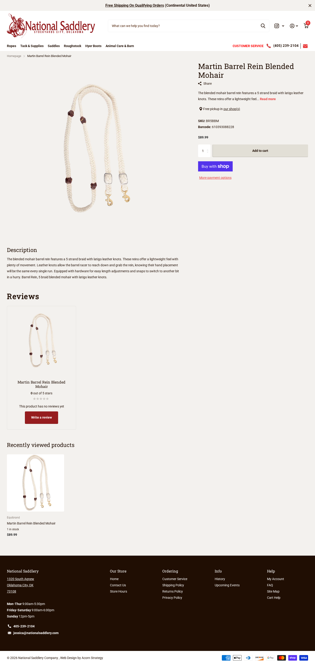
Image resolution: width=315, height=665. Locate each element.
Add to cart (260, 151)
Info (218, 571)
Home (114, 579)
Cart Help (273, 597)
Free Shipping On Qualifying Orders (134, 5)
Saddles (54, 46)
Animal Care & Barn (120, 46)
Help (271, 571)
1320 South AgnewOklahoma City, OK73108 (20, 585)
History (220, 579)
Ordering (170, 571)
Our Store (118, 571)
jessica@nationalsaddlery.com (36, 633)
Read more (268, 99)
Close (310, 5)
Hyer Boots (93, 46)
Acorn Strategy (92, 658)
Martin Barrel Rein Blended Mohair (31, 523)
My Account (275, 579)
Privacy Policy (172, 597)
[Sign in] (294, 26)
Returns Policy (172, 591)
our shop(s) (231, 109)
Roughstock (72, 46)
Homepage (14, 56)
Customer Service (174, 579)
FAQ (270, 585)
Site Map (273, 591)
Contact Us (118, 585)
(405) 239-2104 (286, 46)
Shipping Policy (173, 585)
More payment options (215, 178)
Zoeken (263, 26)
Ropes (11, 46)
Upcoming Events (227, 585)
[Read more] (279, 26)
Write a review (41, 417)
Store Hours (118, 591)
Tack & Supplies (32, 46)
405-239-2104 (24, 626)
